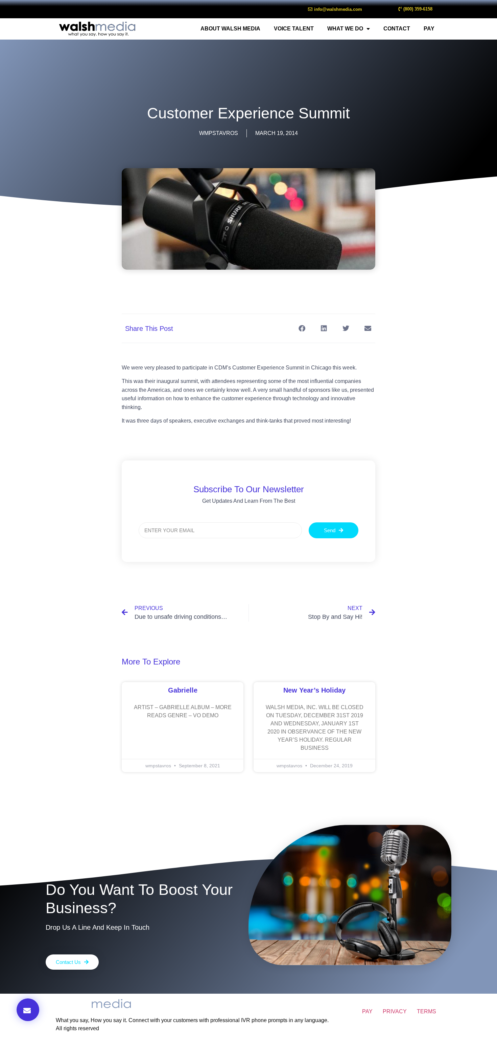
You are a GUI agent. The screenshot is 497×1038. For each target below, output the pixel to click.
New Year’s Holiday (314, 690)
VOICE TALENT (294, 28)
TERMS (426, 1011)
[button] (28, 1009)
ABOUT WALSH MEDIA (230, 28)
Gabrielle (182, 690)
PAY (429, 28)
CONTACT (396, 28)
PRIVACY (395, 1011)
